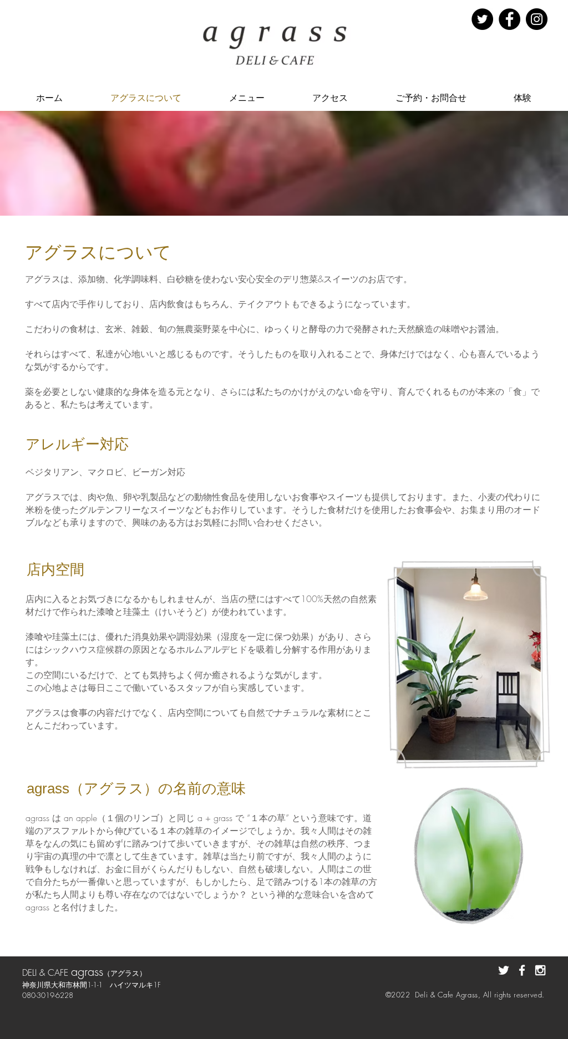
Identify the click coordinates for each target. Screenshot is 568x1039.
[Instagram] (536, 19)
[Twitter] (482, 19)
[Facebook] (509, 19)
